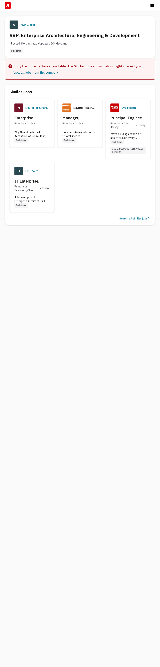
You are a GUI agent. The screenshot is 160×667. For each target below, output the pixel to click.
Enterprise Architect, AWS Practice (28, 118)
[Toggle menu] (152, 5)
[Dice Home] (8, 5)
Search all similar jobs (133, 218)
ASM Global (27, 25)
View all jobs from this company (36, 72)
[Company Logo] (18, 107)
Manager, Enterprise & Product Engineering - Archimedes (74, 118)
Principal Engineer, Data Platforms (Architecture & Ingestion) (127, 118)
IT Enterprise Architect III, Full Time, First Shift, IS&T (30, 181)
